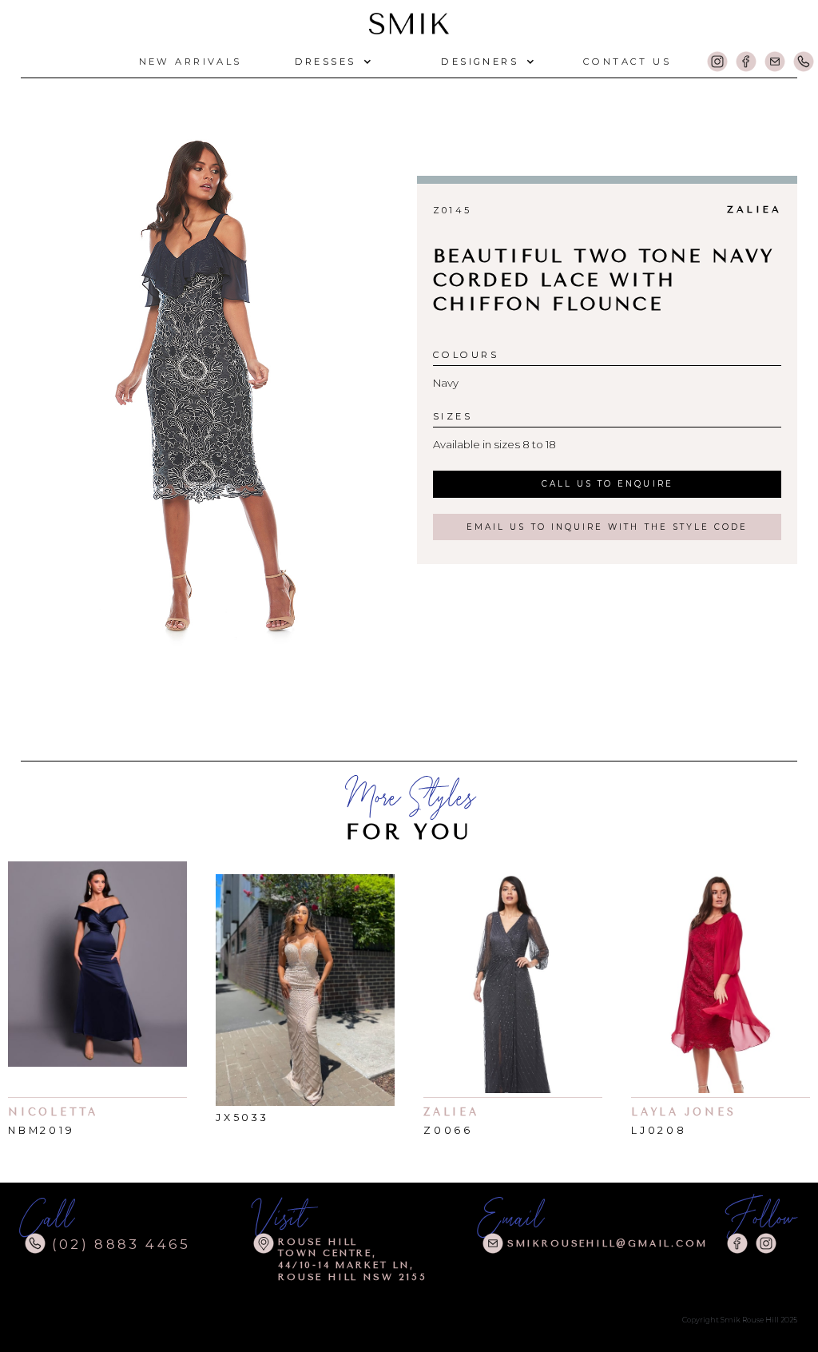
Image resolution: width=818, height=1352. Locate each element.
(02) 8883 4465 (121, 1244)
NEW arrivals (190, 61)
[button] (331, 62)
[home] (409, 21)
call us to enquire (607, 484)
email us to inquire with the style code (607, 527)
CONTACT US (627, 61)
